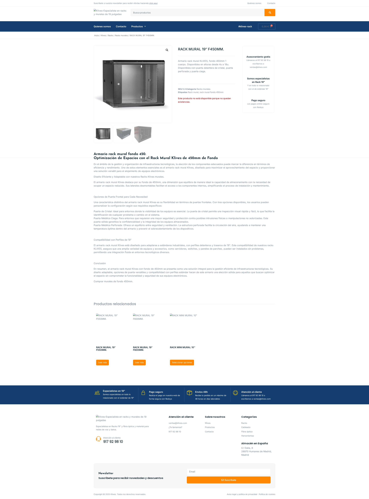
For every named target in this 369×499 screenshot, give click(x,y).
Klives (103, 35)
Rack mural (193, 92)
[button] (167, 50)
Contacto (121, 26)
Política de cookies (267, 494)
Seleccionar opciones (182, 362)
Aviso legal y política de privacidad (242, 494)
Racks (110, 35)
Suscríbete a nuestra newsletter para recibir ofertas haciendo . (126, 3)
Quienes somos (102, 26)
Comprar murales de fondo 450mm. (113, 281)
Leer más (102, 362)
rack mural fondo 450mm (211, 92)
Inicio (96, 35)
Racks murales (121, 35)
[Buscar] (269, 12)
